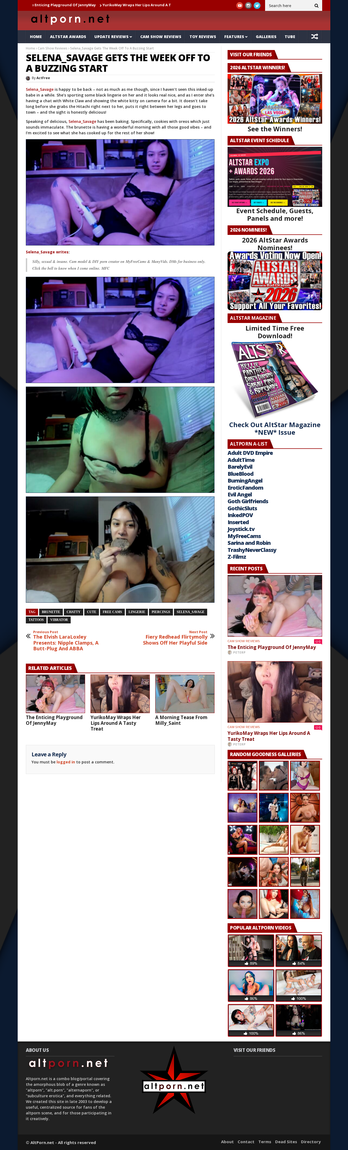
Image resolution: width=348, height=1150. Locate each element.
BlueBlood (240, 473)
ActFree (43, 78)
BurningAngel (245, 480)
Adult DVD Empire (250, 452)
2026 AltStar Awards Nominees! (275, 243)
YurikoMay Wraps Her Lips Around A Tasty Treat (96, 4)
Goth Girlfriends (248, 501)
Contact (246, 1141)
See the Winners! (275, 128)
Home (36, 36)
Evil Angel (240, 494)
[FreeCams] (120, 192)
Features (234, 36)
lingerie (137, 612)
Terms (264, 1141)
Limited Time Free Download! (275, 332)
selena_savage (190, 612)
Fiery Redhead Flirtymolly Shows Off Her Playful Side (175, 638)
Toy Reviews (202, 36)
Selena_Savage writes (47, 251)
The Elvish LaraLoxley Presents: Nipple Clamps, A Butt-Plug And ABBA (65, 641)
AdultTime (241, 460)
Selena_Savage (40, 89)
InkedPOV (240, 515)
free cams (112, 612)
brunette (51, 612)
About (227, 1141)
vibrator (59, 620)
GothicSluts (242, 508)
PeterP (239, 652)
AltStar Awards (68, 36)
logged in (66, 761)
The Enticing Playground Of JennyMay (54, 720)
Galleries (266, 36)
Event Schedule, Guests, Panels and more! (274, 214)
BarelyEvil (240, 466)
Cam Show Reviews (160, 36)
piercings (161, 612)
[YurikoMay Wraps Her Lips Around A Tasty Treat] (120, 694)
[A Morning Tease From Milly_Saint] (185, 694)
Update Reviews (111, 36)
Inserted (238, 522)
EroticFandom (245, 487)
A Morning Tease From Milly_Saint (181, 720)
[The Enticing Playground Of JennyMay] (55, 694)
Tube (290, 36)
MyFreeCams (244, 536)
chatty (73, 612)
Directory (311, 1141)
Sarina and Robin (249, 542)
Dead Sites (286, 1141)
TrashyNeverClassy (252, 550)
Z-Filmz (237, 556)
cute (91, 612)
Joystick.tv (241, 529)
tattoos (36, 620)
